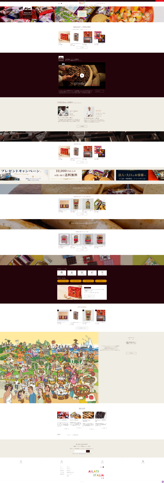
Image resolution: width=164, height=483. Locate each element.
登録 (87, 451)
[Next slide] (162, 175)
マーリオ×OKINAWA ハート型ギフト (99, 43)
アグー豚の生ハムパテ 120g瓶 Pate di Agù (87, 246)
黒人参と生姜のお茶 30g (74, 210)
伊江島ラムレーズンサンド (97, 210)
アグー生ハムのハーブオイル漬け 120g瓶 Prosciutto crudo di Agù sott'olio (99, 246)
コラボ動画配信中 (83, 126)
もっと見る (83, 47)
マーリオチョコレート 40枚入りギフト (87, 43)
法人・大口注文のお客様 (160, 0)
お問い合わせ (68, 470)
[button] (104, 3)
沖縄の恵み (82, 19)
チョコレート (62, 468)
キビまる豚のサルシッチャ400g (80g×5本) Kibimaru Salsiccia (64, 246)
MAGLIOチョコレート (27, 19)
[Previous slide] (1, 175)
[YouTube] (61, 3)
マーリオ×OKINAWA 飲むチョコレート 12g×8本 (76, 44)
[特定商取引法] (103, 3)
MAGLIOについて (99, 91)
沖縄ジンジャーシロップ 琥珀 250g (87, 210)
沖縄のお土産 (62, 470)
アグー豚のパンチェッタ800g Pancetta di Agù (76, 246)
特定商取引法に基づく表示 (70, 472)
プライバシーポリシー (81, 453)
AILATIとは (133, 353)
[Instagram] (101, 478)
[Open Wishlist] (99, 3)
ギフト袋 (60, 43)
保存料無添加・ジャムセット (63, 210)
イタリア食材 (137, 19)
